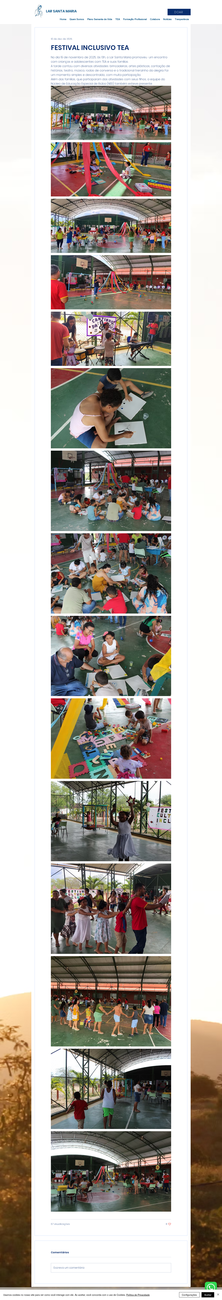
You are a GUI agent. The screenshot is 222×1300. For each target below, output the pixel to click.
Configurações (189, 1294)
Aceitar (207, 1294)
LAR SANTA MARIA (61, 11)
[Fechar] (218, 1294)
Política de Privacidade (138, 1294)
